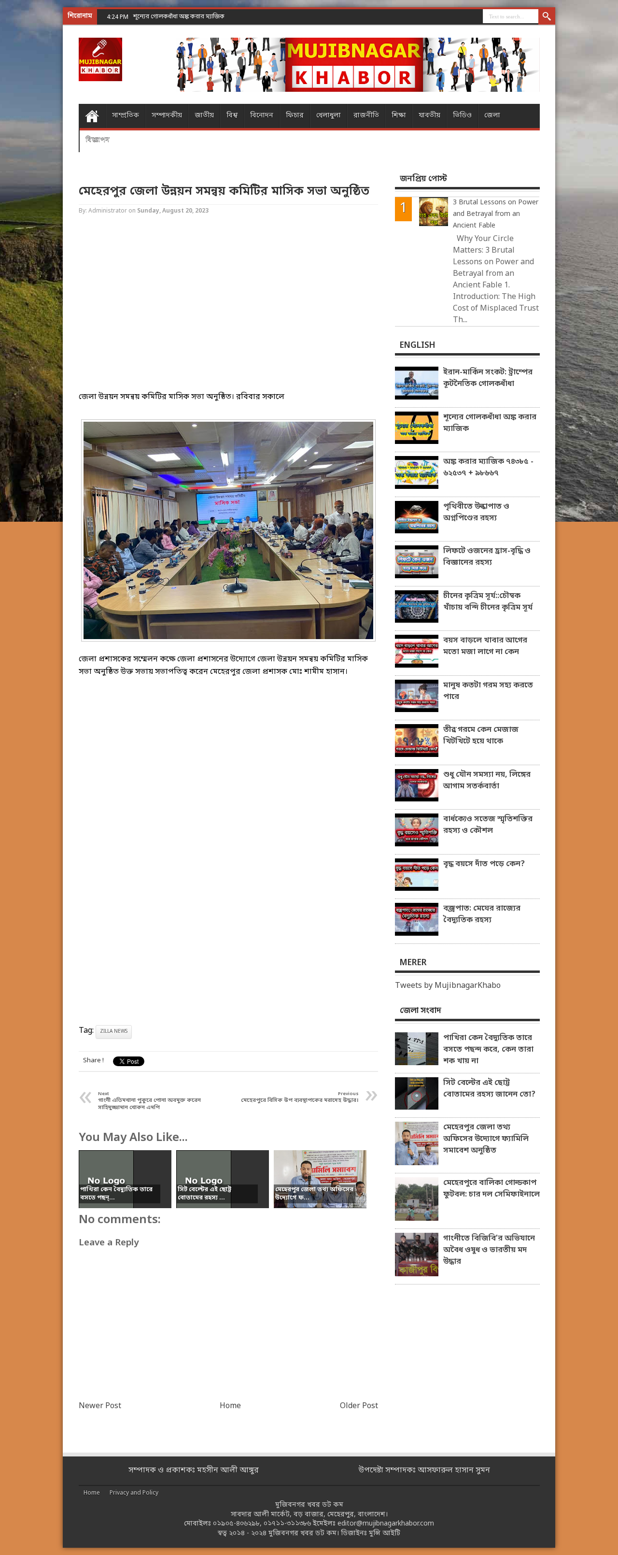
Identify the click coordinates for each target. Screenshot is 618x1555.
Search (546, 17)
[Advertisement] (38, 155)
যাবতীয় (429, 115)
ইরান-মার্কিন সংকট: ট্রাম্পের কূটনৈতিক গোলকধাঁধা (488, 378)
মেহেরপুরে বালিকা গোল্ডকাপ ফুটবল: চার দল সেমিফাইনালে (491, 1189)
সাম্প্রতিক (125, 115)
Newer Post (100, 1406)
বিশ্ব (232, 115)
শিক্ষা (399, 115)
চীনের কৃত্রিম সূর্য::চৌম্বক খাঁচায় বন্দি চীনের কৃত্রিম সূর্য (488, 602)
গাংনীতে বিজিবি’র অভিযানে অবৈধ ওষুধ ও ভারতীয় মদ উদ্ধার (489, 1250)
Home (92, 116)
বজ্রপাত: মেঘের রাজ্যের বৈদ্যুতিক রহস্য (481, 914)
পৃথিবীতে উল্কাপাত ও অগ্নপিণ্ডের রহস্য (476, 512)
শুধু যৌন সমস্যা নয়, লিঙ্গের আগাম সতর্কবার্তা (487, 781)
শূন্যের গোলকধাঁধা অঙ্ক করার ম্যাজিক (489, 423)
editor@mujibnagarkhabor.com (385, 1523)
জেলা (492, 115)
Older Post (359, 1406)
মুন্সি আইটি (384, 1533)
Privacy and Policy (134, 1493)
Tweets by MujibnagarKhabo (448, 986)
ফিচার (295, 115)
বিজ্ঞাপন (97, 139)
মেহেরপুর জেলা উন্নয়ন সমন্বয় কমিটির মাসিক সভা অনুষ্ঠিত (224, 192)
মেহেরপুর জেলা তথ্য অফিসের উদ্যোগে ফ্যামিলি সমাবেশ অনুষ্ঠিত (486, 1139)
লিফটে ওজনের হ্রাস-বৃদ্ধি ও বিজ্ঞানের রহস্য (487, 557)
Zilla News (113, 1031)
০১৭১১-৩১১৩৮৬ (287, 1523)
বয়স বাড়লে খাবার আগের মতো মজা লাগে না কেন (485, 646)
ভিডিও (462, 115)
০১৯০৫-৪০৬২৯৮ (236, 1523)
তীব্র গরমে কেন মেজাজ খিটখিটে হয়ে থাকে (481, 736)
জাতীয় (204, 115)
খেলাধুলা (328, 115)
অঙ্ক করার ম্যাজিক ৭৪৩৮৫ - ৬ (170, 17)
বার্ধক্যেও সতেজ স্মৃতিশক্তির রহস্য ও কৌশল (488, 825)
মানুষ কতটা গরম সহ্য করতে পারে (488, 691)
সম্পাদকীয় (167, 115)
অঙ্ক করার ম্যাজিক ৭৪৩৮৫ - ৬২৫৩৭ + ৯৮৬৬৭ (488, 468)
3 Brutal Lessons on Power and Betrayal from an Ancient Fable (495, 214)
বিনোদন (261, 115)
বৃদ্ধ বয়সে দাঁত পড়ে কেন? (484, 864)
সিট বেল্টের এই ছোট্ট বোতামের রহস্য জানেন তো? (489, 1089)
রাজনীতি (366, 115)
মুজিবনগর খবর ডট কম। (303, 1533)
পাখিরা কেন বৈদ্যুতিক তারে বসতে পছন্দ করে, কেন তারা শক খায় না (488, 1050)
